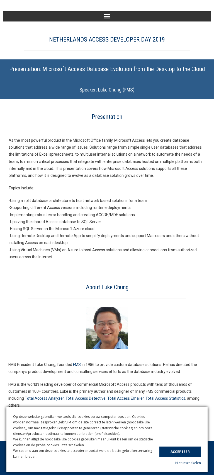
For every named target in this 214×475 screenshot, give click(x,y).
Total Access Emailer (125, 398)
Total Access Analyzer (44, 398)
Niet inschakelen (188, 462)
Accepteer (180, 451)
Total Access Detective (85, 398)
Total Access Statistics (165, 398)
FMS (77, 364)
